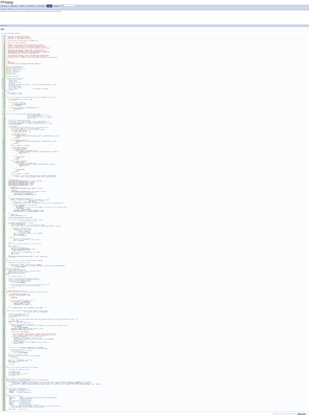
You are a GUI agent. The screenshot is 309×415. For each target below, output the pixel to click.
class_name (12, 389)
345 (3, 395)
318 (3, 367)
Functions (22, 11)
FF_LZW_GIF (26, 220)
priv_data (26, 120)
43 (3, 79)
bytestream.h (16, 71)
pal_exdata (17, 87)
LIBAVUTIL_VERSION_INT (24, 392)
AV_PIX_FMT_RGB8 (16, 406)
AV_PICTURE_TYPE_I (34, 271)
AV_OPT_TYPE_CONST (47, 383)
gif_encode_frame (18, 310)
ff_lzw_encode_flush (19, 243)
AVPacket (29, 118)
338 (3, 388)
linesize (39, 129)
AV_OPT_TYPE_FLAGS (43, 382)
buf (15, 81)
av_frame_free (13, 373)
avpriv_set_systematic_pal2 (19, 284)
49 (3, 85)
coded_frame (16, 271)
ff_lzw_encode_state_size (29, 278)
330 (3, 380)
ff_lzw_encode (22, 233)
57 (3, 94)
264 (3, 310)
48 (3, 84)
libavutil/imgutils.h (18, 69)
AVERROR (23, 209)
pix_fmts (11, 405)
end (48, 115)
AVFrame (11, 82)
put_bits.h (15, 76)
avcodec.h (15, 70)
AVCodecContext (31, 114)
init (10, 402)
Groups (56, 11)
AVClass (14, 79)
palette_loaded (15, 85)
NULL (26, 316)
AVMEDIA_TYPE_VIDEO (26, 398)
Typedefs (33, 11)
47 (3, 83)
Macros (52, 11)
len (12, 121)
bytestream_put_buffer (18, 252)
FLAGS (83, 382)
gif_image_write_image (20, 114)
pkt (35, 118)
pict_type (24, 271)
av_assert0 (14, 285)
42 (3, 78)
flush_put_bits (35, 243)
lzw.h (14, 73)
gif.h (14, 74)
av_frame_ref (16, 355)
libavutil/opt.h (17, 67)
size (15, 248)
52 (3, 88)
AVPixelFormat (32, 405)
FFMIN (19, 248)
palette (16, 84)
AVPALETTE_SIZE (61, 207)
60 (3, 97)
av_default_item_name (24, 390)
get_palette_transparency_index (22, 292)
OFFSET (30, 382)
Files (19, 11)
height (19, 121)
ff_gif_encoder (15, 395)
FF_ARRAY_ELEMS (23, 107)
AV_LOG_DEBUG (24, 175)
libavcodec (3, 25)
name (10, 396)
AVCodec (8, 395)
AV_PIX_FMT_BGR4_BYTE (53, 406)
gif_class (22, 388)
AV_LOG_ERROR (24, 265)
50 (3, 86)
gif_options (23, 381)
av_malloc (17, 279)
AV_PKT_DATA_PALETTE (49, 207)
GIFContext (19, 78)
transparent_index (16, 86)
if (9, 127)
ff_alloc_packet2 (21, 319)
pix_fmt (43, 284)
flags (12, 83)
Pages (59, 11)
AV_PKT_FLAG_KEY (22, 361)
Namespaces (13, 11)
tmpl (15, 88)
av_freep (11, 371)
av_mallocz (17, 278)
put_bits (33, 220)
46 (3, 82)
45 (3, 81)
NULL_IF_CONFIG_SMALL (26, 397)
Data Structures (6, 11)
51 (3, 87)
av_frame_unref (13, 354)
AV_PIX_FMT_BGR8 (27, 406)
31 (3, 66)
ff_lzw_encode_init (14, 219)
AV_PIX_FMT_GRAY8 (16, 407)
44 (3, 80)
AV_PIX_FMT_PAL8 (35, 285)
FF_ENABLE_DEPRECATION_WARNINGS (15, 273)
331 (3, 381)
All (0, 11)
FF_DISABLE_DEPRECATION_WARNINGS (16, 270)
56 (3, 93)
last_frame (17, 82)
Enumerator (46, 11)
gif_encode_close (18, 367)
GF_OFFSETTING (13, 93)
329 (3, 378)
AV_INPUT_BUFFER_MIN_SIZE (63, 319)
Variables (28, 11)
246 (3, 292)
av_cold (13, 260)
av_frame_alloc (25, 350)
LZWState (11, 80)
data (35, 128)
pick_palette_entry (19, 97)
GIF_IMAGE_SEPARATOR (35, 181)
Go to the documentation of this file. (10, 33)
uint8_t (11, 81)
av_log (13, 175)
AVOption (17, 381)
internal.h (15, 72)
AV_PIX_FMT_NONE (38, 407)
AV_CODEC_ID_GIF (25, 399)
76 (3, 114)
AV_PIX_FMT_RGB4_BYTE (39, 406)
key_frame (24, 272)
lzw (16, 80)
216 (3, 260)
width (34, 121)
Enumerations (39, 11)
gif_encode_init (23, 260)
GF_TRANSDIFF (12, 94)
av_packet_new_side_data (32, 207)
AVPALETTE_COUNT (24, 84)
